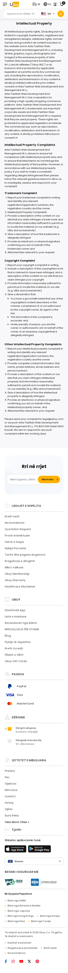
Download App (15, 610)
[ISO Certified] (42, 882)
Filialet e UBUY (14, 655)
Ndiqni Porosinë (15, 548)
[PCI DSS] (13, 882)
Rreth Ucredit (14, 648)
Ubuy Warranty (15, 580)
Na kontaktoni (14, 523)
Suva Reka (12, 815)
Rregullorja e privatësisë (22, 948)
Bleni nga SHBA (17, 900)
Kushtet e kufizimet (19, 942)
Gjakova (10, 783)
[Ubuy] (14, 4)
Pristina (10, 771)
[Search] (60, 14)
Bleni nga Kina (16, 921)
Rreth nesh (12, 516)
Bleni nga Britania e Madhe (24, 905)
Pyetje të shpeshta (17, 642)
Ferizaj (9, 803)
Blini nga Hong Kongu (21, 916)
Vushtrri (10, 796)
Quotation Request (18, 529)
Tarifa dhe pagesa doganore (25, 555)
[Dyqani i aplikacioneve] (16, 850)
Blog (8, 636)
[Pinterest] (39, 961)
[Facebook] (8, 961)
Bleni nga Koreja (50, 916)
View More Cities (16, 822)
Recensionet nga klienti (21, 623)
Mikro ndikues (14, 567)
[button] (37, 4)
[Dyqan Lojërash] (39, 850)
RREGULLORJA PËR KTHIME (22, 629)
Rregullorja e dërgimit (20, 561)
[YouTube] (23, 961)
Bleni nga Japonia (19, 911)
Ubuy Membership (17, 574)
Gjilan (8, 809)
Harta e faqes (14, 542)
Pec (7, 777)
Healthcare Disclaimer (20, 586)
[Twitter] (31, 961)
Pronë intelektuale (17, 535)
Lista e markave (15, 616)
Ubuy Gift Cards (16, 661)
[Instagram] (15, 961)
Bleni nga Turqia (41, 921)
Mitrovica (11, 790)
